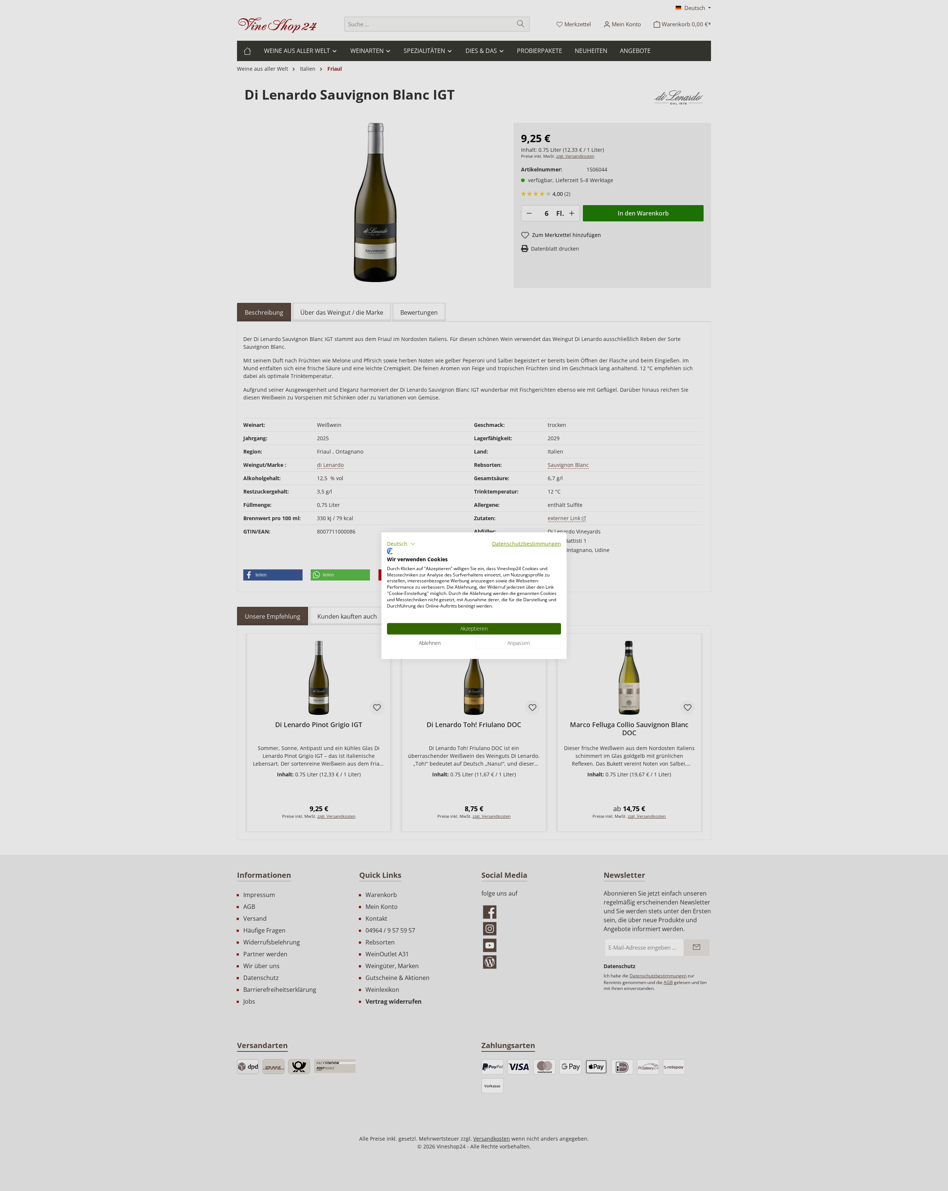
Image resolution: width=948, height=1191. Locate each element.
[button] (401, 543)
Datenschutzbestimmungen (526, 543)
